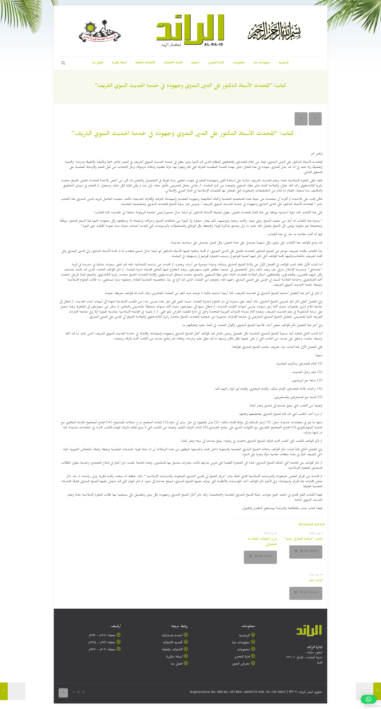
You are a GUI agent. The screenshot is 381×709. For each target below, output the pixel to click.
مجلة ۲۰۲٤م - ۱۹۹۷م (102, 650)
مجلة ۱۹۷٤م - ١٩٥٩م (102, 636)
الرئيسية (244, 636)
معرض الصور (241, 664)
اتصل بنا (177, 664)
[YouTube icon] (74, 693)
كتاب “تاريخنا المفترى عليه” (303, 539)
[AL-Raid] (190, 31)
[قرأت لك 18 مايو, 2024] (12, 691)
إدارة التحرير (242, 657)
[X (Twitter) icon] (78, 693)
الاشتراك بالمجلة (172, 650)
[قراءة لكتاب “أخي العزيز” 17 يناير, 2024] (368, 691)
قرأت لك (315, 581)
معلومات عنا (241, 643)
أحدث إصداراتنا (172, 636)
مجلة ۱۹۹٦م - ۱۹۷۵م (101, 643)
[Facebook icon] (83, 693)
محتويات (243, 650)
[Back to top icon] (63, 693)
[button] (369, 699)
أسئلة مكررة (174, 657)
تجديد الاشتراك (173, 643)
